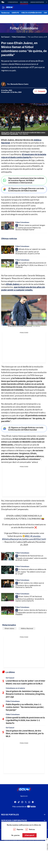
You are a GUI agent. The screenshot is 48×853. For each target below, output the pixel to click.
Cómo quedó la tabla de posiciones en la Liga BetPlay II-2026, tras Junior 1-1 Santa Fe (25, 720)
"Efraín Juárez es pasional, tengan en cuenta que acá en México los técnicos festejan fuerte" (30, 227)
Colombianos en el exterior (15, 688)
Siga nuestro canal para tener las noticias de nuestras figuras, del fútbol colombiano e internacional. (26, 180)
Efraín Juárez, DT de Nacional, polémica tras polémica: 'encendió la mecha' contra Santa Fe (29, 598)
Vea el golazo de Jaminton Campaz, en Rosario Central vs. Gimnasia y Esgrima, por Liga (25, 694)
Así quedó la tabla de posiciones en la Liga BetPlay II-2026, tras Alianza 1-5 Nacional (31, 265)
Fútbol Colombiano (19, 37)
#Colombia (35, 536)
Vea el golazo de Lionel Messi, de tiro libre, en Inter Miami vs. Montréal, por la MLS (25, 733)
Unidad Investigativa (37, 2)
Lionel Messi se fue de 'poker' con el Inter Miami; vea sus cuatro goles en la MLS (25, 682)
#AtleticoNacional (10, 539)
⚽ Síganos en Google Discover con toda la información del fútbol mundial (26, 189)
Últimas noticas (13, 2)
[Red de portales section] (45, 815)
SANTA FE (15, 13)
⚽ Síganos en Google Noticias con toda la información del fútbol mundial (25, 428)
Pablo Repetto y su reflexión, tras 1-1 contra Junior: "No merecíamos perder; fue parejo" (25, 707)
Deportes (20, 829)
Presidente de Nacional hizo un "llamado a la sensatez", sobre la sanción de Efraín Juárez (31, 557)
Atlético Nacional (27, 628)
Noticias (32, 829)
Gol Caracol (24, 2)
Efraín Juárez (9, 628)
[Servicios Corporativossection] (45, 820)
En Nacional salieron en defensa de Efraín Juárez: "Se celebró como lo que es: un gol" (30, 571)
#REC (27, 536)
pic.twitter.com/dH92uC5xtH (32, 539)
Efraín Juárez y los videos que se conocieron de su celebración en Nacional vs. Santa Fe (29, 585)
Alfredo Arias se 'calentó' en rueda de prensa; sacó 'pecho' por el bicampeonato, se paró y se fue (30, 251)
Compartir (41, 91)
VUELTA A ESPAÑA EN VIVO (31, 13)
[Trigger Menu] (3, 7)
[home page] (2, 2)
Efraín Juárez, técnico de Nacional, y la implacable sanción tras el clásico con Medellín (31, 612)
